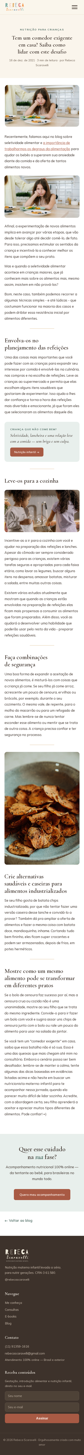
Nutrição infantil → (26, 452)
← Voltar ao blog (18, 1220)
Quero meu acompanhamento (42, 1195)
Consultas (12, 1310)
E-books (11, 1316)
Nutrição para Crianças (42, 29)
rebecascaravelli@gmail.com (25, 1353)
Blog (8, 1323)
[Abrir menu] (74, 7)
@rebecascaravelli (17, 1279)
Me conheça (13, 1303)
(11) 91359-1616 (17, 1346)
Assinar (42, 1418)
